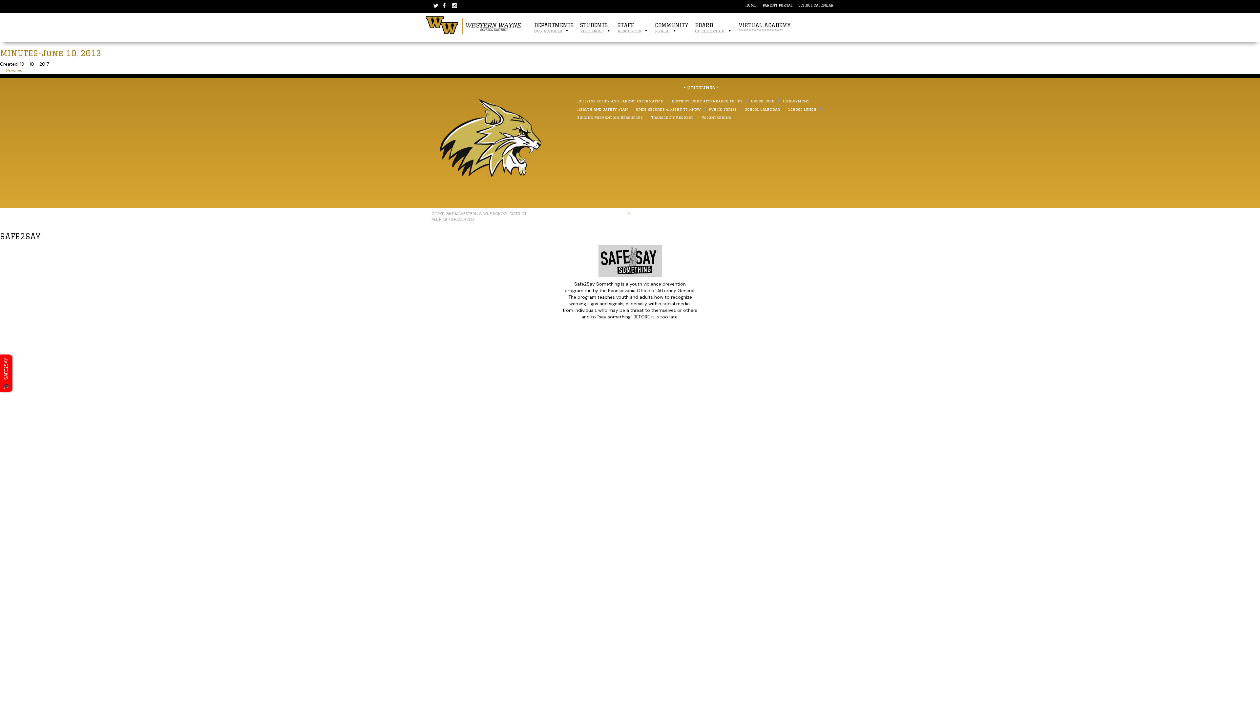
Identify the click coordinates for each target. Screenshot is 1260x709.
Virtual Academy (765, 27)
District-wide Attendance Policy (707, 101)
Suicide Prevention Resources (610, 117)
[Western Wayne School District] (473, 25)
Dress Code (762, 101)
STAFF (629, 27)
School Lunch (802, 109)
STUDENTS (594, 27)
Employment (796, 101)
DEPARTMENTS (554, 27)
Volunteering (716, 117)
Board (710, 27)
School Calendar (815, 5)
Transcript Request (672, 117)
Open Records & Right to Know (668, 109)
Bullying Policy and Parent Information (620, 101)
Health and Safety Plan (602, 109)
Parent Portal (777, 5)
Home (751, 5)
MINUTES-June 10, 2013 (50, 53)
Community (671, 27)
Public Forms (723, 109)
